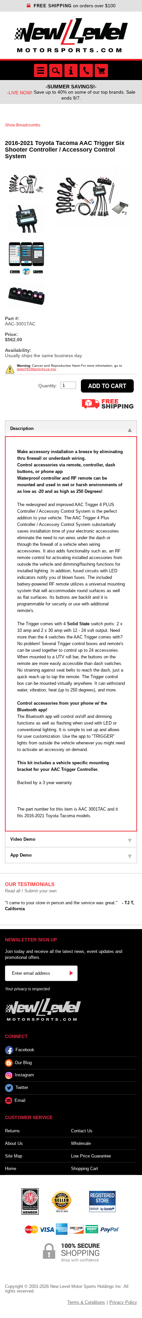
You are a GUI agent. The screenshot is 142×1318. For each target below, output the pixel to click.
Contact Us (81, 1130)
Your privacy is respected (27, 989)
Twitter (22, 1087)
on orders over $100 (75, 5)
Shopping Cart (84, 1168)
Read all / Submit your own (30, 890)
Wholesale (81, 1143)
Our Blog (23, 1062)
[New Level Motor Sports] (71, 35)
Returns (12, 1130)
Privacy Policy (123, 1302)
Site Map (13, 1155)
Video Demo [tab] (22, 839)
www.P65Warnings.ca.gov (36, 369)
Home (10, 1168)
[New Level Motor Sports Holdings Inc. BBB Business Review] (61, 1200)
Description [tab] (22, 428)
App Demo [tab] (21, 855)
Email (20, 1100)
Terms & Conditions (86, 1302)
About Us (14, 1143)
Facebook (25, 1049)
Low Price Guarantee (91, 1155)
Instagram (24, 1074)
